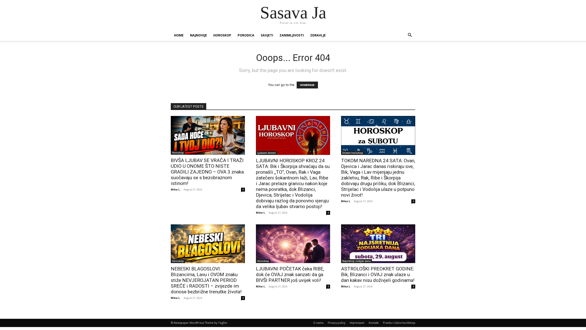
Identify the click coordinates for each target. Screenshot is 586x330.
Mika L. (175, 189)
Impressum (357, 323)
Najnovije (198, 35)
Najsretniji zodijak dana (356, 261)
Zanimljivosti (291, 35)
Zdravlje (318, 35)
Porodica (246, 35)
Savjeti (267, 35)
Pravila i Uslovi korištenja (399, 323)
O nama (318, 323)
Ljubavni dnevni (266, 152)
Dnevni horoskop (352, 152)
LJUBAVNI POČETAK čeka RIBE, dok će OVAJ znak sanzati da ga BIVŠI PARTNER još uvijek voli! (290, 274)
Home (179, 35)
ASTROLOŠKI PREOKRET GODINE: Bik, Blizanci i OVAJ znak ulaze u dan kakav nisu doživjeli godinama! (377, 274)
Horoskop (222, 35)
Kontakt (374, 323)
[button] (409, 35)
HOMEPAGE (307, 85)
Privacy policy (336, 323)
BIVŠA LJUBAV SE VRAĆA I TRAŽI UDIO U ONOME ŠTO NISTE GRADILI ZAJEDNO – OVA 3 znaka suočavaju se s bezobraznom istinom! (207, 172)
